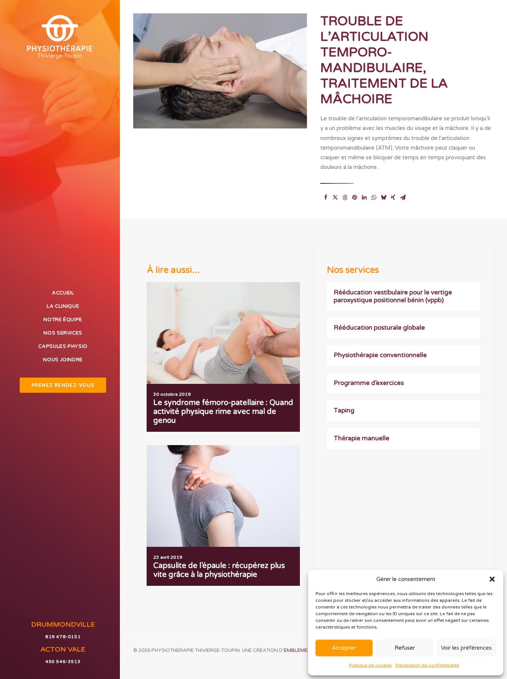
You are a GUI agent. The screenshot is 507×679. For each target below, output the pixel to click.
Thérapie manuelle (361, 438)
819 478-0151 (63, 636)
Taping (344, 410)
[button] (492, 579)
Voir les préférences (466, 647)
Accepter (344, 647)
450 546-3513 (63, 661)
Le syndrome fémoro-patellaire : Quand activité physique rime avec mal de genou (223, 411)
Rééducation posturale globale (379, 328)
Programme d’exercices (369, 383)
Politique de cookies (370, 665)
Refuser (405, 647)
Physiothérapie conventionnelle (380, 355)
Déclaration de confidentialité (427, 665)
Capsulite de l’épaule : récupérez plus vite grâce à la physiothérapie (219, 570)
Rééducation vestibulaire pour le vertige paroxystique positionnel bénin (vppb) (393, 296)
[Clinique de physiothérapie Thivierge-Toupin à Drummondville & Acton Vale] (60, 36)
